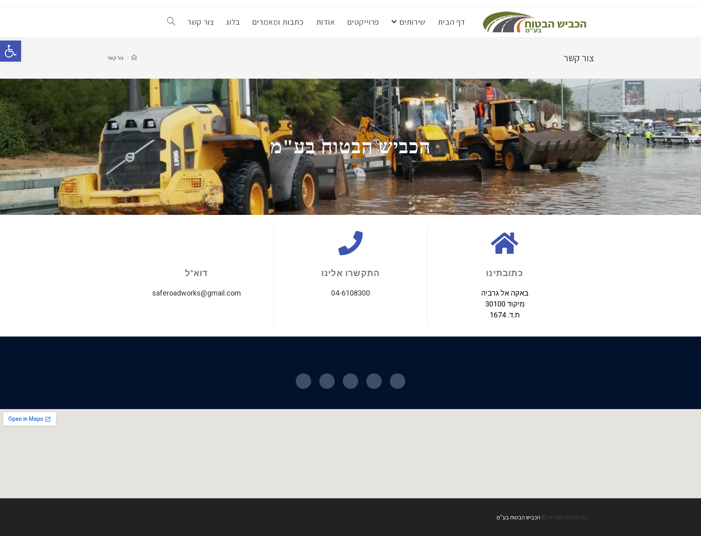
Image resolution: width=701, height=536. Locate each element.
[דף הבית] (134, 57)
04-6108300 (350, 293)
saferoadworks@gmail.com (196, 293)
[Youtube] (327, 381)
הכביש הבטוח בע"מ (518, 517)
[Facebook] (397, 381)
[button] (10, 51)
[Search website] (171, 22)
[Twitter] (303, 381)
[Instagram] (350, 381)
